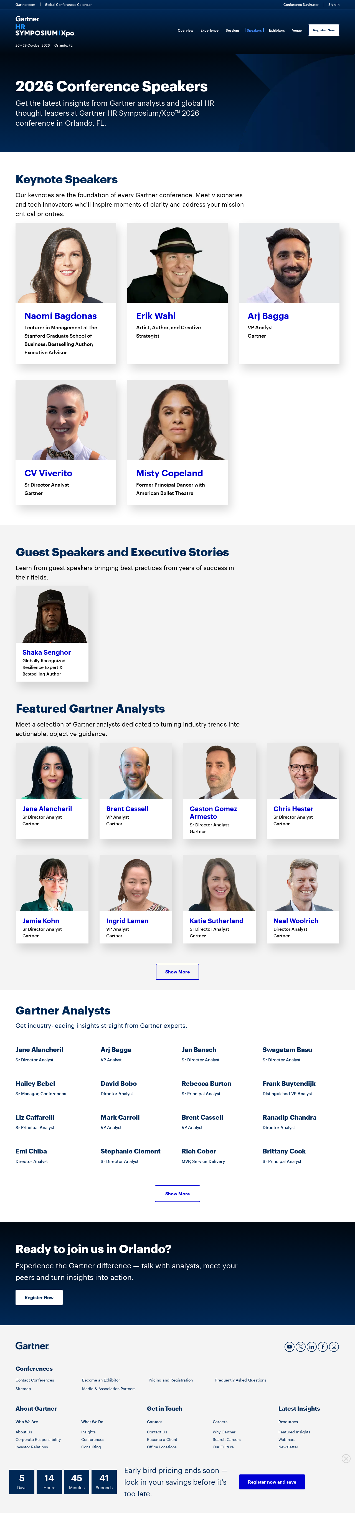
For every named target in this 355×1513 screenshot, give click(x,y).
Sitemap (23, 1388)
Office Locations (162, 1446)
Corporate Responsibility (38, 1439)
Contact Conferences (35, 1380)
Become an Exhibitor (101, 1380)
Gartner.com (25, 4)
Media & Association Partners (109, 1388)
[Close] (346, 1459)
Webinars (286, 1439)
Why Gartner (224, 1431)
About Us (24, 1431)
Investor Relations (32, 1446)
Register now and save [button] (272, 1481)
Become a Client (162, 1439)
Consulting (91, 1446)
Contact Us (157, 1431)
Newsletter (288, 1446)
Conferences (92, 1439)
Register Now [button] (39, 1297)
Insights (88, 1431)
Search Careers (227, 1439)
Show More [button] (177, 971)
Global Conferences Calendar (68, 4)
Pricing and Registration (171, 1380)
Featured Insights (294, 1431)
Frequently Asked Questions (240, 1380)
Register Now (324, 30)
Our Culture (223, 1446)
